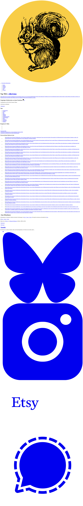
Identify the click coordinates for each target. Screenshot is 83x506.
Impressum (3, 223)
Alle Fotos (13, 94)
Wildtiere (4, 114)
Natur (4, 118)
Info (3, 89)
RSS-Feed (2, 224)
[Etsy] (25, 425)
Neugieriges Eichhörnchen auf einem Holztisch (9, 131)
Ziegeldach (5, 120)
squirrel (4, 111)
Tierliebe (4, 115)
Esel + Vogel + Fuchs (28, 217)
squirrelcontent (5, 117)
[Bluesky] (43, 302)
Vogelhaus (4, 119)
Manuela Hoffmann (13, 221)
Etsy (47, 217)
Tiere (4, 113)
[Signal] (43, 504)
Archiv (4, 88)
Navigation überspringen (6, 83)
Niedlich (4, 121)
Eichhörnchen (5, 110)
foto (3, 112)
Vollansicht (2, 106)
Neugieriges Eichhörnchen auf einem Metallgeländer (11, 133)
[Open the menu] (0, 83)
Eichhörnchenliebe (6, 116)
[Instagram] (43, 379)
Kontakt (4, 90)
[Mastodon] (3, 231)
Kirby (7, 221)
